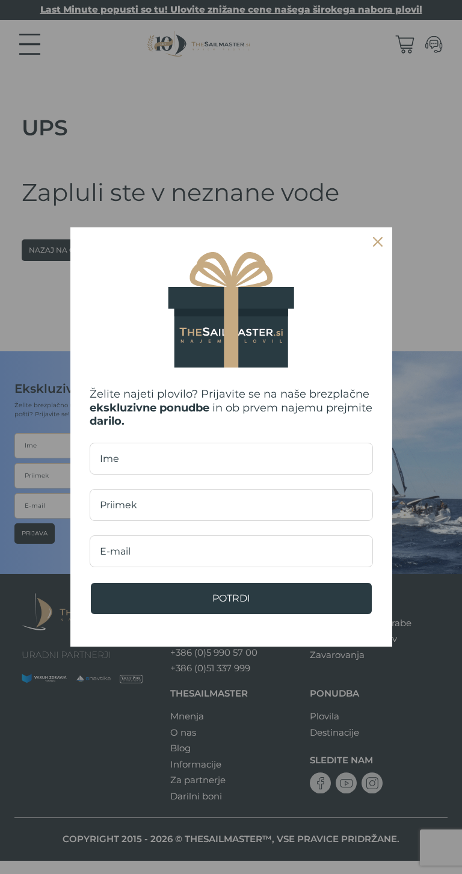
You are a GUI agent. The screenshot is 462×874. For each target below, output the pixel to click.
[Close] (377, 241)
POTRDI (231, 598)
